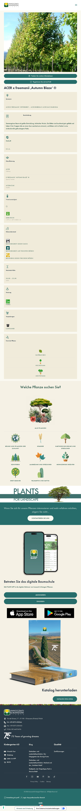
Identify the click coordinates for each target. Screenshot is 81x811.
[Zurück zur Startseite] (11, 5)
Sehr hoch (10, 218)
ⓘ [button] (7, 206)
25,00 (14, 278)
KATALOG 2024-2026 (65, 699)
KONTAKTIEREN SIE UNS (40, 518)
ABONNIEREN (40, 595)
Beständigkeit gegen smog (17, 244)
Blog (31, 744)
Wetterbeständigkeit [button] (11, 199)
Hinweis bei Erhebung (24, 808)
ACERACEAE (10, 185)
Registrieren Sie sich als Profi (42, 82)
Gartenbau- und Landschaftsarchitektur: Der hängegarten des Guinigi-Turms (39, 754)
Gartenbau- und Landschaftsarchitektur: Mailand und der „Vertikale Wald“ (40, 762)
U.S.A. (8, 149)
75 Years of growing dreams (25, 736)
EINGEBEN (40, 601)
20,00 (8, 278)
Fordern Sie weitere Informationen (42, 76)
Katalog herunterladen (59, 690)
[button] (76, 5)
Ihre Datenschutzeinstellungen (47, 808)
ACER (8, 169)
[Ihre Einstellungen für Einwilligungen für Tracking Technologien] (3, 807)
